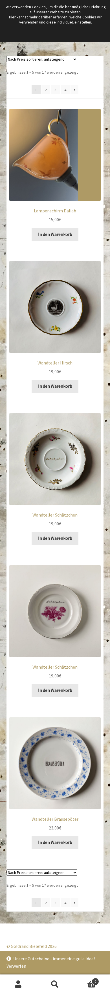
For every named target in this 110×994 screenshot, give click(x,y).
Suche (55, 984)
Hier (12, 17)
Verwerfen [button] (16, 966)
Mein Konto (18, 984)
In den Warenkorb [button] (55, 234)
